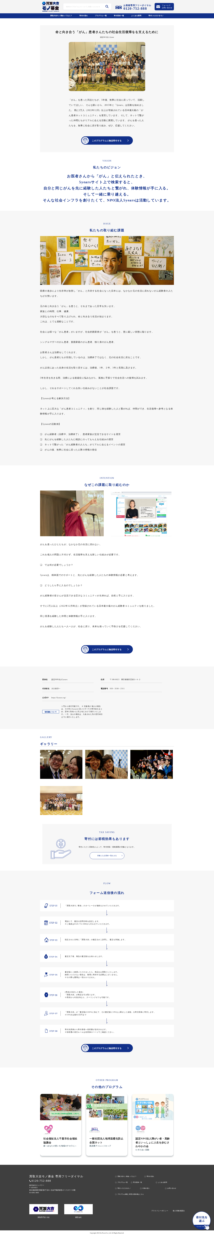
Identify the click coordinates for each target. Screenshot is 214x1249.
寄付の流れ (83, 15)
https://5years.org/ (58, 698)
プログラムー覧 (101, 15)
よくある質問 (136, 15)
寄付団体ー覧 (119, 15)
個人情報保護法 (179, 1211)
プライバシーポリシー (159, 1211)
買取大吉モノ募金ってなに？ (61, 15)
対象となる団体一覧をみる (107, 855)
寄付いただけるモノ (156, 15)
